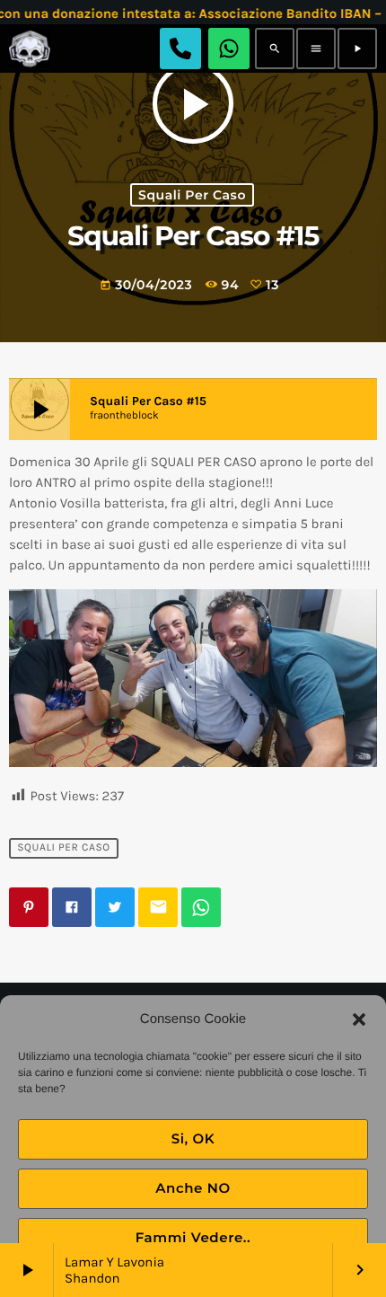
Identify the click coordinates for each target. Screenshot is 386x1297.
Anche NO (193, 1187)
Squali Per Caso (192, 195)
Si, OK (193, 1138)
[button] (359, 1019)
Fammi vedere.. (193, 1237)
